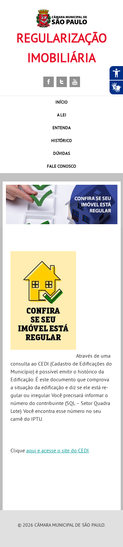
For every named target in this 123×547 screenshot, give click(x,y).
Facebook (48, 82)
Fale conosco (61, 166)
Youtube (75, 82)
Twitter (61, 82)
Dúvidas (61, 153)
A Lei (61, 114)
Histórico (61, 140)
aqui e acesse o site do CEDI (57, 450)
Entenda (61, 127)
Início (61, 102)
